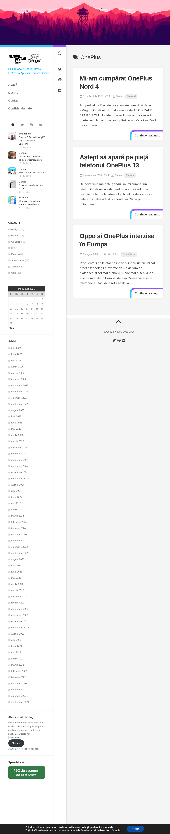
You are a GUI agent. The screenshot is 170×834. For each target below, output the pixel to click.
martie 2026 (17, 373)
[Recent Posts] (12, 125)
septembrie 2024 (20, 478)
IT (12, 248)
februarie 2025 (19, 447)
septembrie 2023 (20, 553)
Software (23, 197)
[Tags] (40, 125)
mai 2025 (16, 428)
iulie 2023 (16, 565)
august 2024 (17, 484)
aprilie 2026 (17, 366)
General (23, 153)
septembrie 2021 (20, 702)
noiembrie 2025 (19, 391)
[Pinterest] (59, 79)
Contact (13, 100)
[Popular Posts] (22, 125)
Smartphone (25, 133)
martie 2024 (17, 515)
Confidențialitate (20, 108)
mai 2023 (16, 577)
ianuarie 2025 (18, 453)
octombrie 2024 (19, 472)
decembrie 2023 (19, 534)
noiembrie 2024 (19, 466)
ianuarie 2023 (18, 602)
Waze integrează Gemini (31, 172)
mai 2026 (16, 360)
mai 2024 (16, 503)
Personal (16, 254)
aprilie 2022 (17, 658)
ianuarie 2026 (18, 379)
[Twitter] (59, 69)
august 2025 (17, 410)
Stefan (119, 96)
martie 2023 (17, 590)
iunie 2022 (16, 646)
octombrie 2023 (19, 547)
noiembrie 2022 (19, 615)
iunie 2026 (16, 354)
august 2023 (17, 559)
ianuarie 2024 (18, 528)
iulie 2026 (16, 348)
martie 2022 (17, 664)
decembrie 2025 (19, 385)
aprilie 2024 (17, 509)
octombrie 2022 (19, 621)
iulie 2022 (16, 640)
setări (118, 830)
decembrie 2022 (19, 609)
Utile (13, 272)
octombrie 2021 (19, 696)
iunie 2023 (16, 571)
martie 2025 (17, 441)
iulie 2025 (16, 416)
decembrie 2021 (19, 683)
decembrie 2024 (19, 460)
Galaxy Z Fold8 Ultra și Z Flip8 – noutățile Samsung (32, 140)
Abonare (16, 743)
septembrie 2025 (20, 404)
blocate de (29, 773)
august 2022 (17, 633)
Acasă (12, 84)
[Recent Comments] (31, 125)
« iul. (11, 327)
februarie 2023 (19, 596)
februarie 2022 (19, 671)
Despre (13, 92)
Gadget (15, 229)
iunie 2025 (16, 422)
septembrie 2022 (20, 627)
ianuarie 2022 (18, 677)
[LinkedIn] (59, 90)
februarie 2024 (19, 522)
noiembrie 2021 (19, 689)
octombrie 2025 (19, 397)
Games (22, 181)
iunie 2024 (16, 497)
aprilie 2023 (17, 584)
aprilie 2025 (17, 435)
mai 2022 (16, 652)
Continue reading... (147, 135)
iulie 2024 (16, 491)
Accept (135, 828)
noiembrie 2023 (19, 540)
